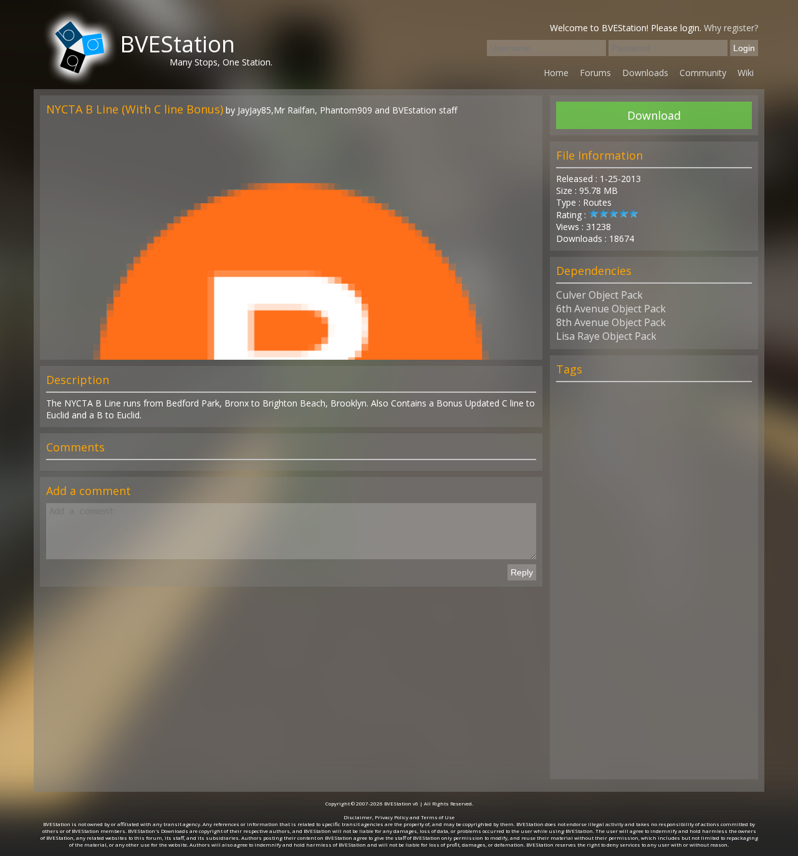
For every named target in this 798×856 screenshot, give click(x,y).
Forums (595, 73)
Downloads (645, 73)
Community (703, 73)
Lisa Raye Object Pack (606, 336)
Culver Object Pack (599, 295)
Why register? (731, 28)
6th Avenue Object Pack (611, 308)
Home (556, 73)
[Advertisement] (654, 586)
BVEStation (177, 44)
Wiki (746, 73)
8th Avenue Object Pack (611, 322)
